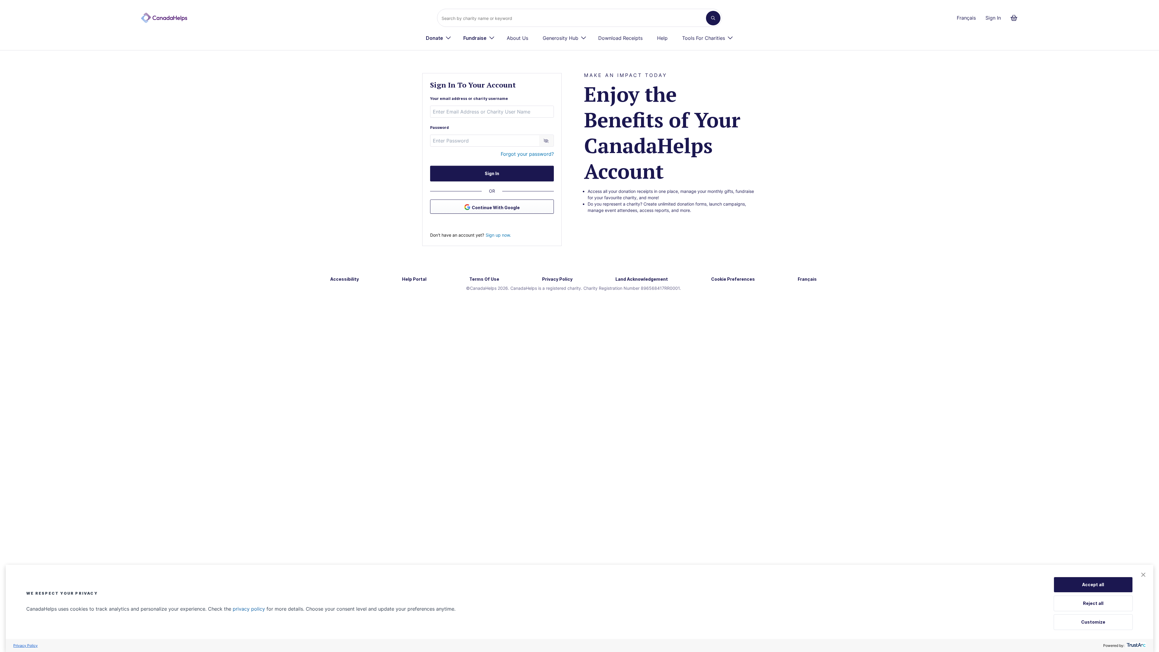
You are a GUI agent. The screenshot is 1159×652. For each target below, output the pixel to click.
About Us (517, 38)
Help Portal (414, 279)
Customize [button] (1093, 622)
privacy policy (249, 609)
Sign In (993, 18)
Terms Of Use (484, 279)
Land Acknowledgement (641, 279)
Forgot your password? (527, 154)
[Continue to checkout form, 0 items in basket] (1015, 18)
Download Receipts (620, 38)
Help (662, 38)
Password (439, 127)
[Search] (713, 18)
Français (966, 18)
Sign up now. (498, 235)
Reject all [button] (1093, 603)
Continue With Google (496, 207)
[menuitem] (438, 38)
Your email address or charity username (469, 98)
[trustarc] (1135, 645)
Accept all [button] (1093, 584)
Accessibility (344, 279)
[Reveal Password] (546, 140)
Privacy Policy (25, 645)
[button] (1143, 575)
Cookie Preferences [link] (733, 279)
